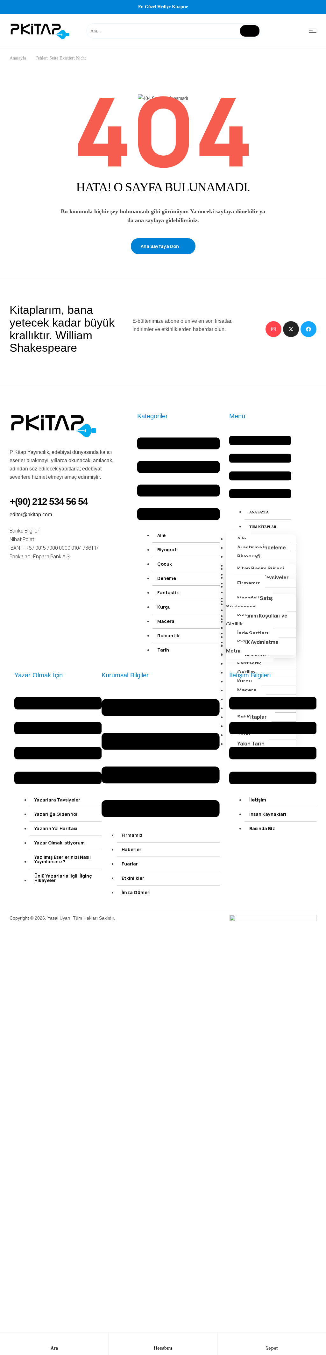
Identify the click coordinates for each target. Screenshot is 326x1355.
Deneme (166, 578)
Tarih (163, 650)
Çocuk (164, 564)
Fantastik (168, 592)
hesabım (163, 1348)
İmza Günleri (136, 892)
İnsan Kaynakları (267, 814)
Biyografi (167, 550)
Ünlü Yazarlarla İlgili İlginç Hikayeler (63, 878)
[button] (178, 480)
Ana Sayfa (259, 512)
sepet (272, 1348)
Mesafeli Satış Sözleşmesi (249, 602)
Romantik (168, 635)
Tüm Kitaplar (262, 527)
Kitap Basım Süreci (260, 568)
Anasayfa (18, 58)
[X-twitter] (291, 329)
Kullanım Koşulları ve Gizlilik (256, 620)
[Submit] (249, 31)
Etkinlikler (133, 878)
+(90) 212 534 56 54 (49, 501)
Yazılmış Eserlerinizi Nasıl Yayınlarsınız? (62, 859)
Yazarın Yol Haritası (55, 828)
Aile (161, 535)
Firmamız (248, 583)
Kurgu (164, 607)
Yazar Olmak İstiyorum (59, 843)
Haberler (131, 849)
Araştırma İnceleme (261, 547)
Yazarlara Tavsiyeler (57, 800)
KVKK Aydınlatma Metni (252, 646)
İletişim (257, 800)
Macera (165, 621)
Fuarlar (130, 864)
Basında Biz (262, 828)
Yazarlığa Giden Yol (55, 814)
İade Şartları (252, 633)
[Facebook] (308, 329)
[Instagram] (273, 329)
